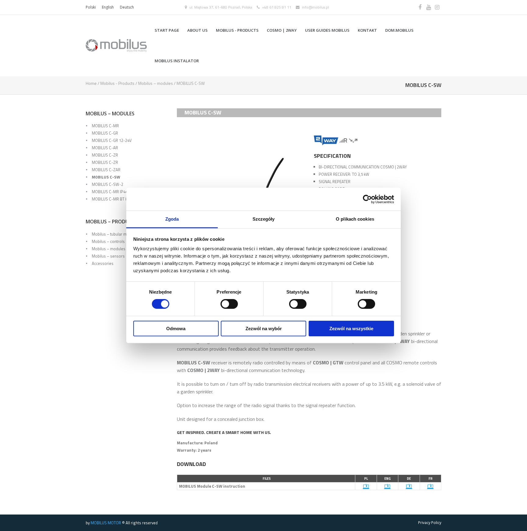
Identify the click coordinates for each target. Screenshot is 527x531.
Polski (91, 7)
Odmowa (175, 328)
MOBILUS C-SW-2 (107, 184)
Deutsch (127, 7)
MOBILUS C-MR (105, 126)
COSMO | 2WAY (282, 30)
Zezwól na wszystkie (351, 328)
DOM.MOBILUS (399, 30)
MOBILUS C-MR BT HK (111, 199)
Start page (167, 30)
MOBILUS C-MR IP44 (109, 192)
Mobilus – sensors (108, 256)
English (108, 7)
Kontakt (367, 30)
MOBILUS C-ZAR (106, 170)
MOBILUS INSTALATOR (177, 60)
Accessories (102, 263)
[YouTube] (428, 7)
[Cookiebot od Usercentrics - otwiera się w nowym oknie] (367, 199)
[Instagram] (437, 7)
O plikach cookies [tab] (355, 219)
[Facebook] (420, 7)
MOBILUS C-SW (106, 177)
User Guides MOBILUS (327, 30)
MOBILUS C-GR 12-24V (112, 140)
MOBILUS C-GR (105, 133)
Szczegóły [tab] (264, 219)
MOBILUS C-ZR (105, 155)
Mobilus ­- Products (237, 30)
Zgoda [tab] (172, 219)
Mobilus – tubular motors (114, 234)
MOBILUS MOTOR (106, 523)
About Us (197, 30)
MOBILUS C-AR (105, 148)
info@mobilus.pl (315, 7)
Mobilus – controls (108, 241)
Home (91, 83)
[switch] (229, 304)
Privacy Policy (429, 522)
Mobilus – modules (155, 83)
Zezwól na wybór (264, 328)
